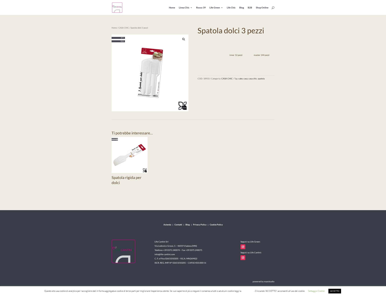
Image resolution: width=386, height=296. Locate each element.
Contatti (178, 225)
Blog (241, 7)
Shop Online (262, 7)
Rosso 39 (201, 7)
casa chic (252, 78)
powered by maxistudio (263, 281)
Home (172, 7)
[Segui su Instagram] (242, 246)
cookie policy (248, 291)
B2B (250, 7)
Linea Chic (184, 7)
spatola (261, 78)
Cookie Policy (216, 225)
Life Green (214, 7)
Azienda (167, 225)
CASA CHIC (124, 28)
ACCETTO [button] (334, 291)
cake (240, 78)
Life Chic (231, 7)
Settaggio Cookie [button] (316, 291)
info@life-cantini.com (165, 254)
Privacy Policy (199, 225)
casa (246, 78)
